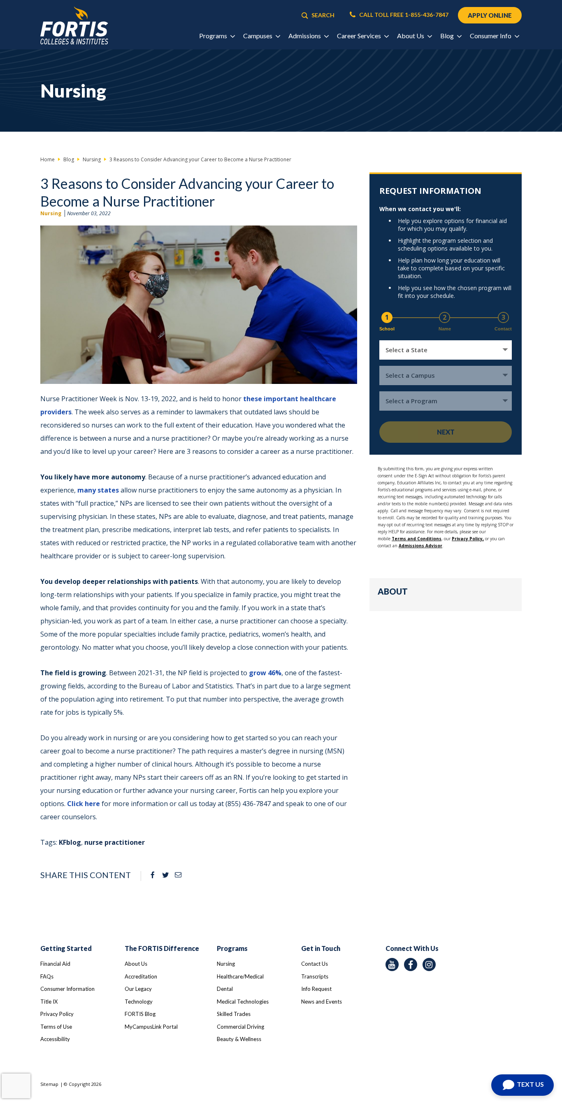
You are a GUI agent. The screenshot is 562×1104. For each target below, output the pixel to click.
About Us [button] (411, 36)
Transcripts (314, 976)
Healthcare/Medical (240, 976)
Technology (139, 1001)
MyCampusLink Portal (151, 1026)
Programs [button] (213, 36)
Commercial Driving (240, 1026)
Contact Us (314, 963)
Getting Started (66, 948)
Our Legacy (138, 988)
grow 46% (265, 672)
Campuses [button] (258, 36)
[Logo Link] (74, 26)
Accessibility (55, 1039)
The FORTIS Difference (162, 948)
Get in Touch (320, 948)
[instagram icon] (429, 964)
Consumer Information (67, 988)
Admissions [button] (305, 36)
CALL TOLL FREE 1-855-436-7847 (403, 15)
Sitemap (49, 1084)
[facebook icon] (410, 964)
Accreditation (141, 976)
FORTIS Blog (140, 1014)
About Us (136, 963)
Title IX (49, 1001)
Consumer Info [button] (491, 36)
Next (446, 432)
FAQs (46, 976)
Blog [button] (447, 36)
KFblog (70, 842)
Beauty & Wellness (239, 1039)
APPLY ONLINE (490, 15)
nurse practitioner (114, 842)
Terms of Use (56, 1026)
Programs (232, 948)
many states (98, 490)
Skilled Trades (234, 1014)
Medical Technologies (243, 1001)
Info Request (316, 988)
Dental (225, 988)
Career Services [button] (359, 36)
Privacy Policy (57, 1014)
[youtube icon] (392, 964)
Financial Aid (55, 963)
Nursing (50, 213)
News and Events (321, 1001)
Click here (83, 803)
